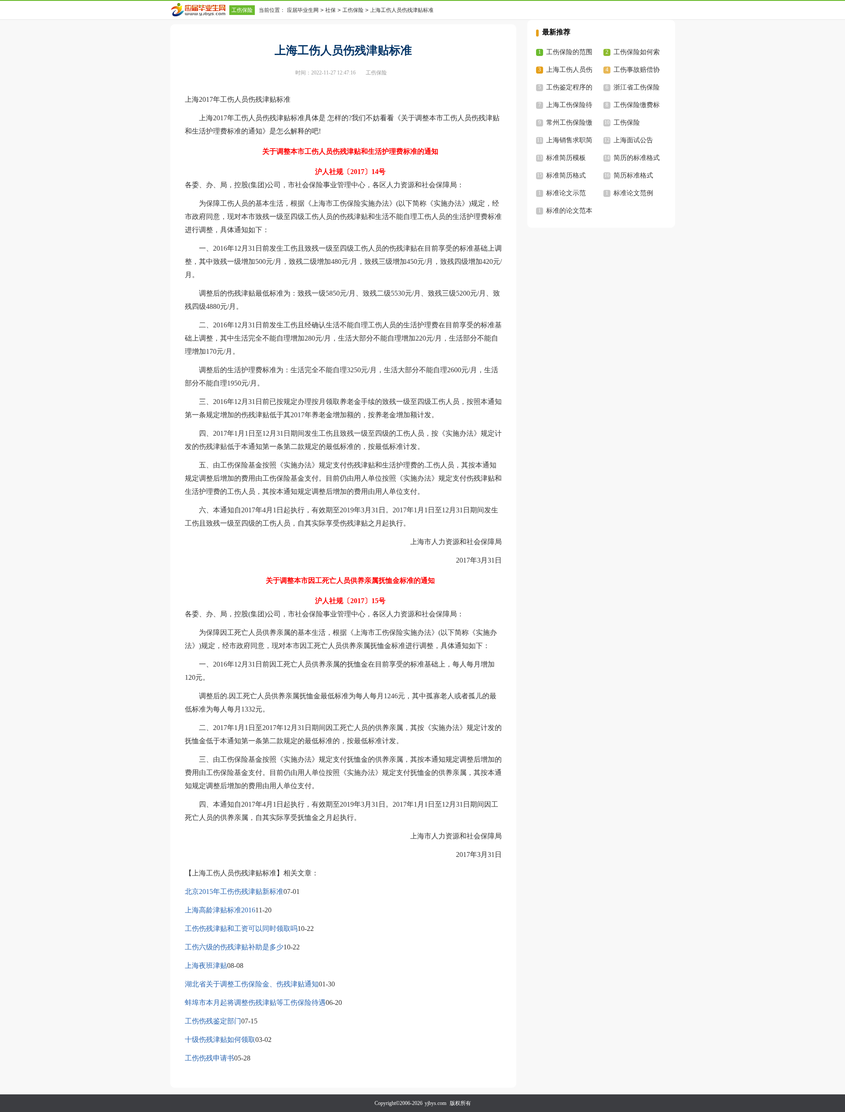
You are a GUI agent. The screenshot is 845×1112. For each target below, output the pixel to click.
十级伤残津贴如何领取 (220, 1039)
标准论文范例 (633, 192)
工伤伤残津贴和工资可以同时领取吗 (241, 928)
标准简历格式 (566, 175)
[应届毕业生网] (199, 9)
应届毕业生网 (303, 10)
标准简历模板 (566, 157)
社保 (330, 10)
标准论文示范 (566, 192)
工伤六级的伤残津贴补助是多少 (234, 947)
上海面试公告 (633, 140)
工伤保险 (242, 10)
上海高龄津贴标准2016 (220, 910)
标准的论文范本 (569, 210)
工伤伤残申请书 (209, 1058)
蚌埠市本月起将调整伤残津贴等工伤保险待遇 (255, 1002)
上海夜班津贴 (206, 965)
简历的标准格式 (637, 157)
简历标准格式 (633, 175)
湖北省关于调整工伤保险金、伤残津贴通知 (252, 984)
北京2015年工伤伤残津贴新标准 (234, 891)
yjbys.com (435, 1103)
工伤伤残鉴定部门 (213, 1021)
